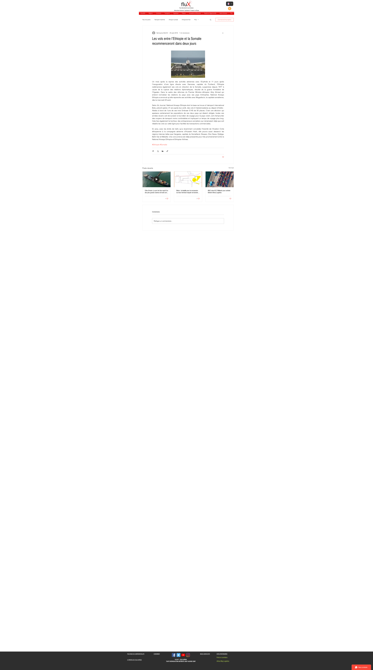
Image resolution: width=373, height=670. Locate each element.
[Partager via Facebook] (153, 151)
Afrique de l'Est (186, 19)
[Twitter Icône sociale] (178, 655)
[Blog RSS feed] (229, 8)
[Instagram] (188, 655)
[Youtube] (183, 655)
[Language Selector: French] (229, 4)
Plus (195, 19)
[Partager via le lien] (167, 151)
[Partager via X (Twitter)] (158, 151)
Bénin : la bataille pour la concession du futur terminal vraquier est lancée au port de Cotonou (188, 192)
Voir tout (231, 168)
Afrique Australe (173, 19)
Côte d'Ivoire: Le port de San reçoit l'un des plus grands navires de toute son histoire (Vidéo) (156, 192)
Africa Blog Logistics (223, 661)
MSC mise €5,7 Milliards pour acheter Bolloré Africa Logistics (219, 192)
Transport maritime (159, 19)
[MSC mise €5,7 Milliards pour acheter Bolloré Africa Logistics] (220, 179)
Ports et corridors (222, 657)
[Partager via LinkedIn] (162, 151)
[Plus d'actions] (223, 33)
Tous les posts (146, 19)
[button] (150, 13)
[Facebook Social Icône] (174, 655)
